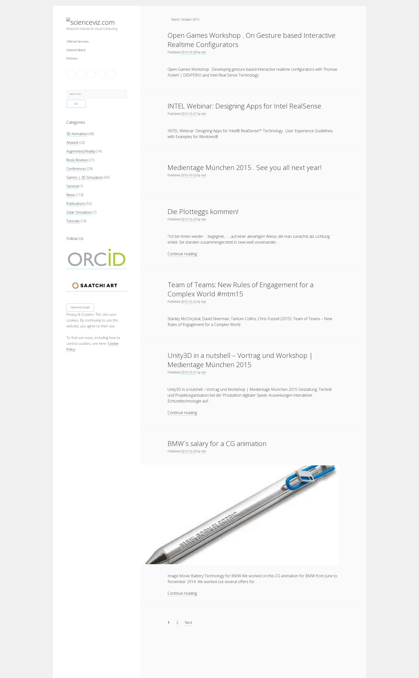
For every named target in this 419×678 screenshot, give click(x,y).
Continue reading (182, 254)
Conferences (76, 168)
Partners (72, 58)
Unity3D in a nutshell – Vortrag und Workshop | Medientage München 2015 (240, 360)
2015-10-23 (189, 175)
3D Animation (77, 133)
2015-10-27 (189, 114)
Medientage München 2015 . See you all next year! (245, 167)
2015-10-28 (189, 52)
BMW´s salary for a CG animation (217, 443)
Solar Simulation (79, 212)
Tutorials (73, 221)
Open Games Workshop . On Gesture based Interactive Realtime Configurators (252, 40)
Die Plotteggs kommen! (203, 211)
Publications (75, 203)
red (203, 52)
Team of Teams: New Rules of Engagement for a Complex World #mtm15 (241, 289)
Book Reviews (77, 160)
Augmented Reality (80, 151)
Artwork (72, 142)
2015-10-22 (189, 302)
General (72, 186)
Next (188, 622)
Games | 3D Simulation (84, 177)
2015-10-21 (189, 372)
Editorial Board (75, 50)
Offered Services (77, 41)
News (70, 195)
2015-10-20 (189, 451)
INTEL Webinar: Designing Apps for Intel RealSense (244, 105)
